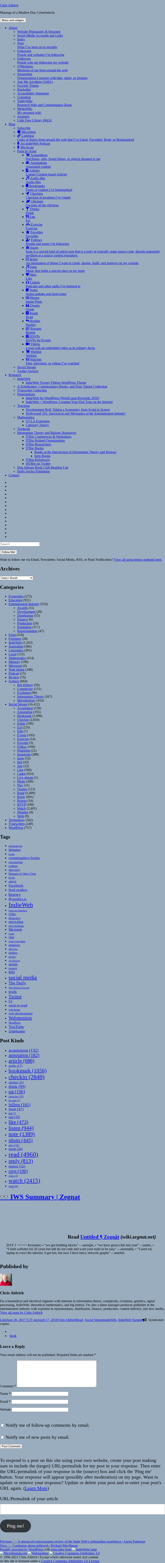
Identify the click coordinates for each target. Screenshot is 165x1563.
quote (16, 1149)
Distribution (25, 615)
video (13, 1176)
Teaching (23, 406)
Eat (19, 727)
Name (5, 1393)
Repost (22, 800)
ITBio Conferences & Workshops (48, 436)
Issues (93, 251)
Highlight (23, 750)
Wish (20, 816)
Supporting (52, 76)
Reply (21, 797)
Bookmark (24, 716)
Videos (60, 346)
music (11, 933)
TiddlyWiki (44, 103)
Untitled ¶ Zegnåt (99, 1237)
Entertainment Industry (24, 604)
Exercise (34, 226)
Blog (12, 124)
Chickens (42, 203)
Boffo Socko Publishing (33, 471)
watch (24, 1181)
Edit (20, 731)
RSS (12, 972)
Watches (52, 361)
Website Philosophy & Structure (39, 31)
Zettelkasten (17, 1031)
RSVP (21, 804)
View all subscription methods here (137, 559)
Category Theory (37, 425)
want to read (18, 1005)
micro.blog (16, 922)
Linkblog (75, 137)
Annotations (38, 164)
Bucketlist (24, 89)
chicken (16, 1082)
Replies (33, 323)
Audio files (35, 180)
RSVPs (38, 338)
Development (26, 612)
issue (16, 1109)
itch (12, 1113)
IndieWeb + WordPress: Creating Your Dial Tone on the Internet (69, 402)
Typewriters (17, 824)
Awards (22, 608)
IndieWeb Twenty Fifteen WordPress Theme (56, 382)
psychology (14, 961)
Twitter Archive (27, 371)
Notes (46, 292)
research (13, 968)
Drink (21, 723)
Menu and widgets (13, 20)
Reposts (33, 330)
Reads (32, 315)
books (12, 854)
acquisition (23, 1050)
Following (40, 53)
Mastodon (14, 918)
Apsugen (23, 116)
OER (11, 937)
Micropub (15, 929)
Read (20, 793)
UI (10, 1001)
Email (5, 1401)
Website (5, 1409)
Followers (43, 60)
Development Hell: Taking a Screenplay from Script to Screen (68, 409)
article (21, 1061)
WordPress (16, 828)
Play (20, 785)
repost (17, 1166)
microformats (16, 925)
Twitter (15, 996)
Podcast (14, 673)
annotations (15, 846)
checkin (26, 1077)
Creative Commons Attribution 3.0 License (70, 1561)
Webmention (20, 1017)
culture (13, 866)
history (15, 894)
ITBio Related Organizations (45, 440)
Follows (47, 242)
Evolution (24, 692)
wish (13, 1186)
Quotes (33, 307)
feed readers (18, 890)
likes (31, 276)
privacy (12, 957)
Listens (53, 284)
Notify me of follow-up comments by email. (48, 1425)
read (23, 1154)
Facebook (16, 885)
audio (16, 1065)
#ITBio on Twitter (38, 463)
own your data (17, 941)
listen (21, 1128)
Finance (22, 619)
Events (21, 735)
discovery (14, 870)
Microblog (28, 132)
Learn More (36, 1488)
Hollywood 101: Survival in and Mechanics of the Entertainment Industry (75, 413)
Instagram (24, 754)
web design (14, 1009)
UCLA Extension (38, 421)
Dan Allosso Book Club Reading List (42, 467)
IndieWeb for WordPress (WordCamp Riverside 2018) (62, 398)
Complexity (25, 689)
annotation (24, 1055)
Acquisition (25, 708)
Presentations (26, 394)
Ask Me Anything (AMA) (35, 82)
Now (37, 45)
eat (17, 1091)
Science (14, 681)
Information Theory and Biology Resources (46, 433)
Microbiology (26, 700)
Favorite (22, 743)
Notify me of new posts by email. (38, 1437)
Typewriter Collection (32, 390)
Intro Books (42, 456)
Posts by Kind (26, 151)
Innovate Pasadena (18, 910)
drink (17, 1086)
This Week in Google (19, 987)
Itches (82, 261)
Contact (14, 475)
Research (15, 375)
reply (21, 1161)
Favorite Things (28, 85)
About (13, 28)
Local (12, 654)
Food (12, 635)
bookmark (28, 1070)
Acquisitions (63, 157)
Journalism (16, 646)
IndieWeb (23, 379)
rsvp (18, 1170)
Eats (30, 218)
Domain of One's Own (22, 873)
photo (21, 1140)
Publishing (24, 627)
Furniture (15, 638)
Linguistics (16, 650)
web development (20, 1013)
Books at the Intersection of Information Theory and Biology (75, 452)
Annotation (24, 712)
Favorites (34, 234)
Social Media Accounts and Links (40, 35)
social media (23, 977)
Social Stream (26, 367)
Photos (34, 299)
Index (21, 39)
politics (13, 952)
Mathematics (25, 417)
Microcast (27, 147)
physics (13, 949)
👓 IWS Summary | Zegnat (40, 1197)
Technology (17, 820)
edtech (12, 881)
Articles (46, 172)
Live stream (25, 777)
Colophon (24, 97)
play (14, 1145)
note (22, 1134)
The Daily (17, 983)
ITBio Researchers (38, 444)
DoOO (12, 878)
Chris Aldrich (9, 5)
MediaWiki (29, 110)
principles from (61, 1549)
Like (20, 770)
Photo (21, 781)
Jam (20, 766)
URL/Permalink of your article (29, 1498)
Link (3, 1320)
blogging (15, 850)
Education (15, 600)
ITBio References (38, 460)
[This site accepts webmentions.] (38, 1553)
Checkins (48, 195)
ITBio (12, 914)
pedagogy (14, 945)
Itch (19, 762)
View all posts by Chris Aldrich (21, 1312)
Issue (20, 758)
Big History (25, 685)
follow (20, 1104)
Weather (22, 812)
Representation (27, 631)
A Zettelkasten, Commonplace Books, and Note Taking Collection (62, 386)
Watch (21, 808)
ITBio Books (35, 448)
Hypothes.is (18, 899)
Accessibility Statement (33, 93)
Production (24, 623)
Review (14, 677)
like (18, 1122)
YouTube (16, 1026)
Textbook (23, 429)
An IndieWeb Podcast (35, 143)
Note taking (16, 669)
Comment (8, 1386)
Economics (16, 596)
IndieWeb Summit (130, 1320)
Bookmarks (49, 188)
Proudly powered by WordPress (22, 1549)
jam (14, 1117)
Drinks (32, 211)
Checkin (23, 720)
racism (13, 964)
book (13, 1336)
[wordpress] (10, 1331)
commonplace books (24, 858)
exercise (16, 1096)
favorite (14, 1100)
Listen (21, 774)
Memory (14, 662)
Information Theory (30, 696)
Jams (55, 269)
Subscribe (24, 128)
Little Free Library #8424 (34, 120)
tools (13, 991)
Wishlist (33, 353)
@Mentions (42, 68)
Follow (22, 746)
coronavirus (16, 862)
